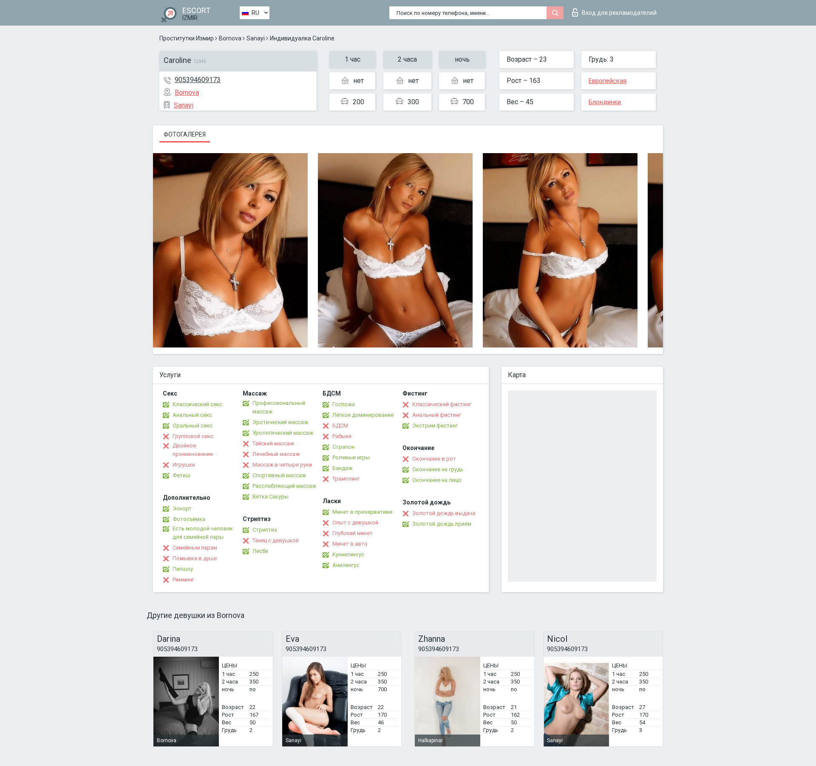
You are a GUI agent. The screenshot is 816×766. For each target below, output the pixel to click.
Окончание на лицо (437, 480)
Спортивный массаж (279, 475)
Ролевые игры (351, 457)
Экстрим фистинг (435, 425)
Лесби (260, 551)
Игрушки (184, 464)
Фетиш (181, 475)
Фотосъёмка (189, 519)
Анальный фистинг (436, 415)
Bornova (230, 38)
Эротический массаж (280, 422)
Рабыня (341, 436)
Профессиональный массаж (278, 407)
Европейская (607, 81)
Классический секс (197, 404)
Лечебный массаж (276, 454)
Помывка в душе (195, 558)
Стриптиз (264, 530)
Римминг (183, 579)
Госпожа (343, 404)
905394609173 (198, 80)
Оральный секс (192, 425)
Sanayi (255, 38)
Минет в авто (350, 544)
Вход (619, 12)
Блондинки (605, 102)
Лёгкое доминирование (363, 415)
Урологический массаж (282, 433)
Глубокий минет (352, 533)
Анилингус (345, 565)
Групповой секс (193, 436)
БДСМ (340, 425)
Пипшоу (183, 569)
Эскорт (182, 508)
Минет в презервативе (362, 512)
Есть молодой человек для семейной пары (203, 532)
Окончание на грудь (437, 469)
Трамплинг (346, 479)
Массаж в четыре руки (282, 464)
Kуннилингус (348, 554)
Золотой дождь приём (441, 524)
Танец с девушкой (275, 540)
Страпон (343, 447)
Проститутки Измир (186, 38)
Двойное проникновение (193, 449)
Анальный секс (192, 415)
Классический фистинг (441, 404)
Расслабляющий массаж (284, 486)
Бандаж (342, 468)
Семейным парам (195, 547)
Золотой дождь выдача (443, 513)
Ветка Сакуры (270, 496)
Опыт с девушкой (355, 522)
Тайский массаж (273, 443)
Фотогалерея (185, 134)
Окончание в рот (434, 459)
